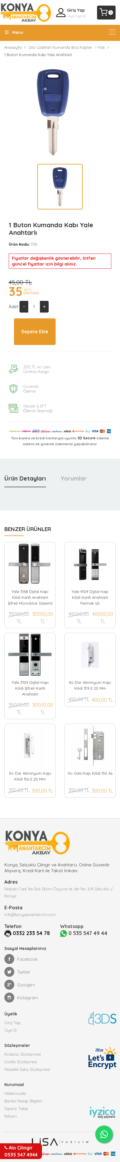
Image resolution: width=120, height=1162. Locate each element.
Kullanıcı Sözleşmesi (22, 1054)
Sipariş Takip (16, 1108)
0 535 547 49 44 (87, 933)
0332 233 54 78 (31, 933)
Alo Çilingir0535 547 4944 (21, 1151)
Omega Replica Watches (25, 856)
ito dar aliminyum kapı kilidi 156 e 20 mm (30, 776)
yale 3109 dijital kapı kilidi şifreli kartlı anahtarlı (30, 688)
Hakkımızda (15, 1093)
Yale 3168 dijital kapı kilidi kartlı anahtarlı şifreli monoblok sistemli (30, 597)
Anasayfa (13, 47)
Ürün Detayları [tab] (25, 478)
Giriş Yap (76, 10)
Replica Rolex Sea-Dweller (26, 850)
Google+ (26, 985)
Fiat (101, 47)
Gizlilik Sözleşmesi (20, 1061)
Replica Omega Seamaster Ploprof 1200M (43, 833)
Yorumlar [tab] (74, 478)
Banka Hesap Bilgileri (23, 1101)
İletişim (10, 1116)
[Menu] (112, 32)
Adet (13, 306)
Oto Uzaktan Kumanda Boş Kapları (60, 47)
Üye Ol (80, 16)
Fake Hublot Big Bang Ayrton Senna (36, 839)
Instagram (27, 997)
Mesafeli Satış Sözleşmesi (27, 1069)
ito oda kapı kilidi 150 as (90, 773)
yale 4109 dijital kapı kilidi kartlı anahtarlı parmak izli (90, 597)
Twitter (24, 972)
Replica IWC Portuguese (24, 844)
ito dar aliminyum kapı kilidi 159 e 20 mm (90, 685)
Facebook (27, 959)
